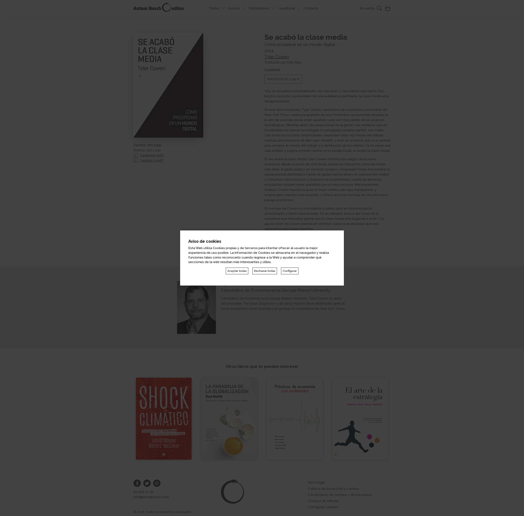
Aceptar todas (237, 270)
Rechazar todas (264, 270)
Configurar (290, 270)
